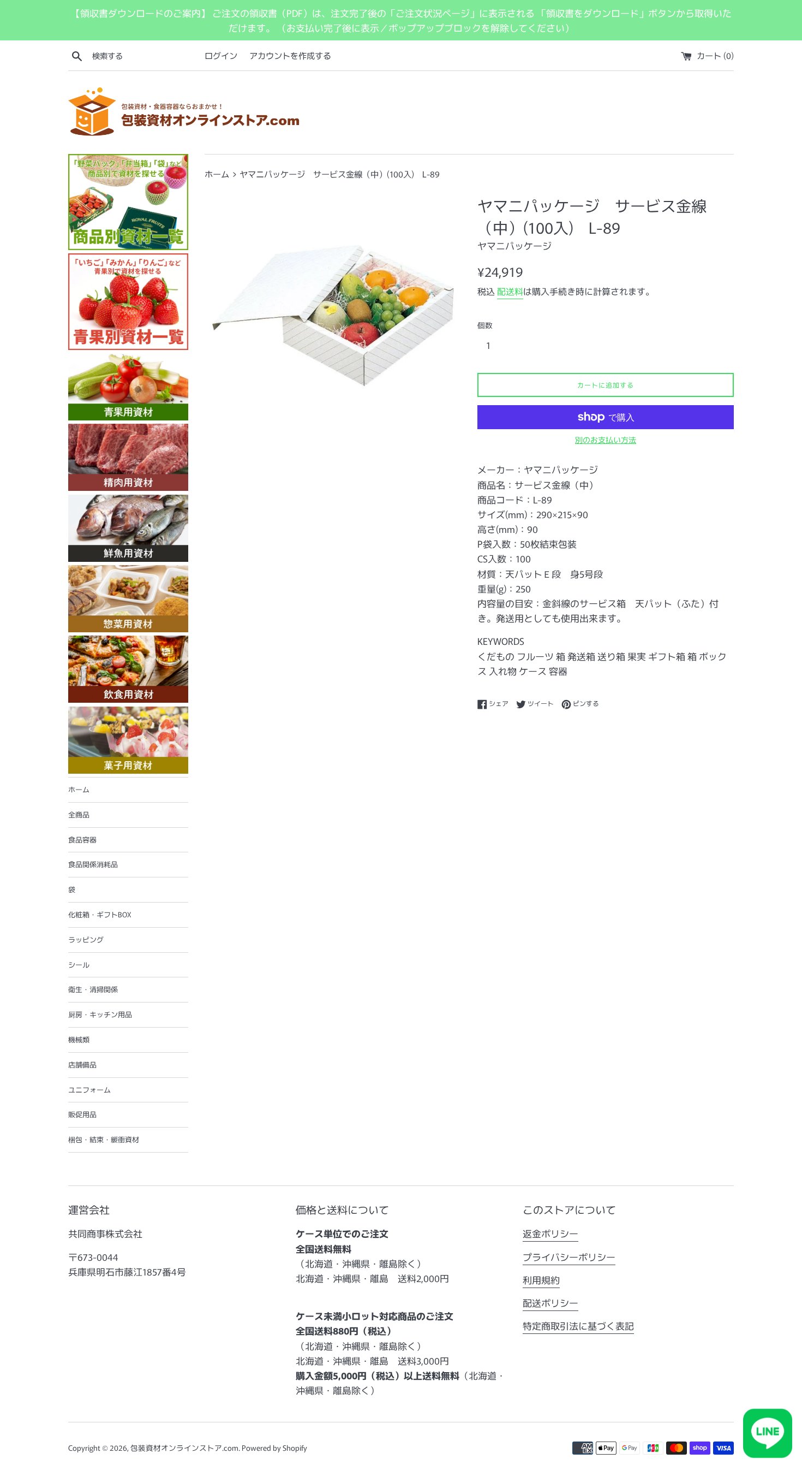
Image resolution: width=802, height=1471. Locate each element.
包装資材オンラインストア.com (184, 1447)
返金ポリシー (550, 1233)
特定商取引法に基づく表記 (578, 1325)
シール (78, 964)
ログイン (221, 55)
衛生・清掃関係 (93, 989)
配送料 (510, 291)
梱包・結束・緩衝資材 (103, 1139)
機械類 (78, 1039)
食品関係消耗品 (93, 864)
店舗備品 (82, 1064)
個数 (485, 324)
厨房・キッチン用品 (100, 1014)
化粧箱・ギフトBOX (99, 914)
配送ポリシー (550, 1302)
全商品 (78, 814)
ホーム (78, 789)
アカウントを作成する (290, 55)
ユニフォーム (89, 1089)
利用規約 (541, 1279)
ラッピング (86, 939)
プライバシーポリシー (569, 1257)
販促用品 (82, 1114)
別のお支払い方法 (605, 439)
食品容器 (82, 839)
